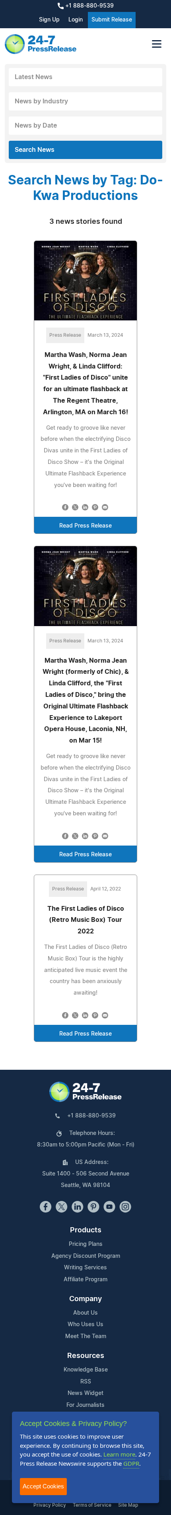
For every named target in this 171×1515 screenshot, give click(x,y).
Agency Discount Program (85, 1256)
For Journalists (85, 1405)
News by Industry (41, 101)
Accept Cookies (43, 1486)
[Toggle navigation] (156, 44)
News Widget (85, 1393)
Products (85, 1230)
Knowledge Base (86, 1370)
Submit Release (111, 20)
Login (75, 20)
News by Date (36, 125)
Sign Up (49, 20)
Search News (34, 150)
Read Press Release (85, 526)
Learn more (119, 1454)
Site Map (128, 1505)
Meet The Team (85, 1336)
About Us (85, 1313)
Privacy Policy (49, 1505)
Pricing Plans (86, 1244)
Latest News (33, 77)
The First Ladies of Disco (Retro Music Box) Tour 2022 (85, 920)
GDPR (131, 1463)
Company (85, 1299)
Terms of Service (92, 1505)
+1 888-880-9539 (89, 6)
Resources (85, 1356)
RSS (85, 1382)
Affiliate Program (85, 1279)
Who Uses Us (85, 1324)
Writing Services (85, 1268)
